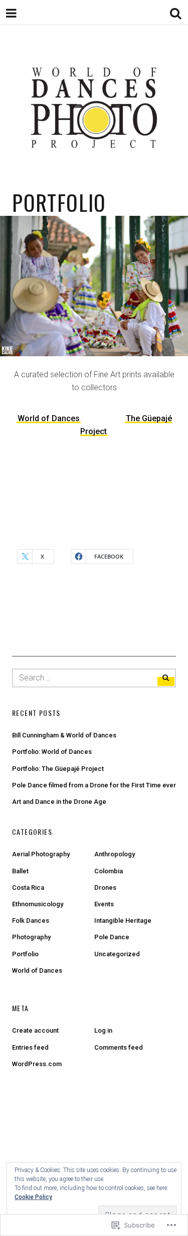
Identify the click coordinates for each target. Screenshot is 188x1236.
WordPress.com (37, 1064)
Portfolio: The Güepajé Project (58, 768)
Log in (103, 1030)
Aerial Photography (41, 854)
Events (104, 904)
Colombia (108, 871)
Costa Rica (28, 887)
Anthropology (114, 854)
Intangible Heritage (122, 920)
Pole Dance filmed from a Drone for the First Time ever (94, 785)
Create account (35, 1030)
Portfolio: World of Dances (52, 751)
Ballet (20, 871)
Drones (105, 887)
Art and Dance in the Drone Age (59, 801)
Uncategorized (117, 954)
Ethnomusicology (37, 904)
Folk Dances (30, 920)
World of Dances (49, 418)
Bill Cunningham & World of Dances (64, 735)
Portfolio (25, 954)
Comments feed (118, 1047)
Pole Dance (111, 937)
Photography (31, 937)
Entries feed (30, 1047)
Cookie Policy (33, 1197)
